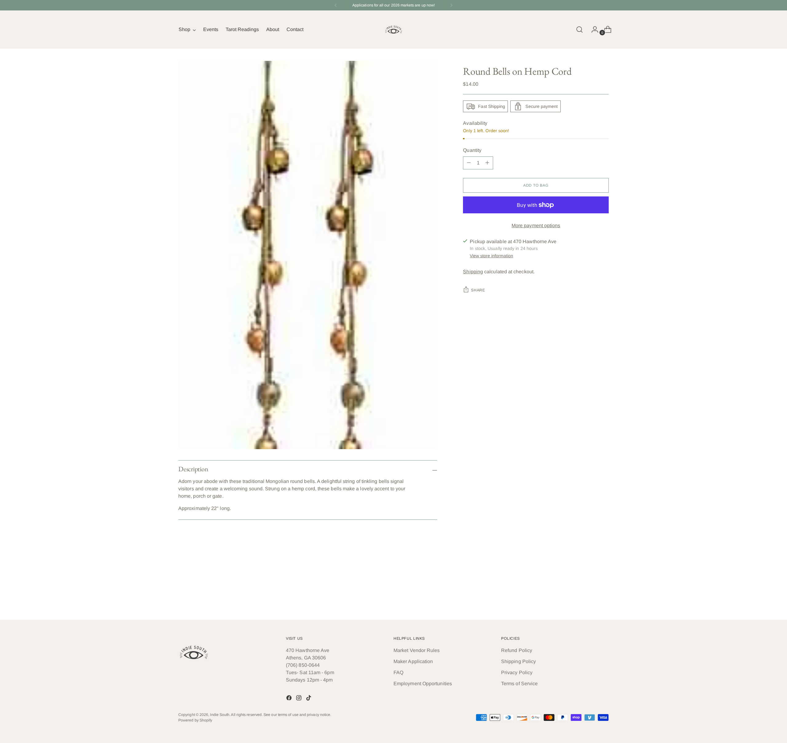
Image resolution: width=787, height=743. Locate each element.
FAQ (398, 672)
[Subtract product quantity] (487, 163)
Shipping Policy (518, 661)
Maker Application (413, 661)
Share (478, 290)
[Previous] (335, 5)
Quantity (472, 150)
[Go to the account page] (592, 29)
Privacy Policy (516, 672)
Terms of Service (519, 683)
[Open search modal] (579, 29)
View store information (491, 255)
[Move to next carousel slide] (603, 598)
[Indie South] (393, 29)
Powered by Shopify (195, 720)
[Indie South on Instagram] (299, 699)
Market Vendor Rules (417, 650)
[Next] (451, 5)
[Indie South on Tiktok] (309, 699)
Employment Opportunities (423, 683)
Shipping (473, 271)
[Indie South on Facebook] (289, 699)
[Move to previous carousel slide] (589, 598)
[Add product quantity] (468, 163)
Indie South (219, 715)
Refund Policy (516, 650)
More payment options (536, 225)
